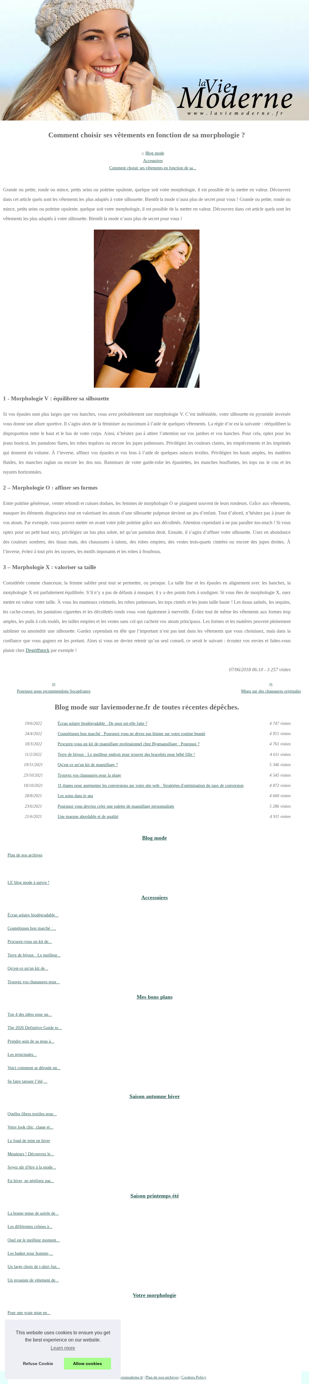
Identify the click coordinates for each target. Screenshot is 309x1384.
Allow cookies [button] (87, 1363)
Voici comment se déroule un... (34, 1067)
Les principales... (22, 1054)
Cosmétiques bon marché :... (32, 928)
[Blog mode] (154, 60)
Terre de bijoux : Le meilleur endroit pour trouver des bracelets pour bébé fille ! (126, 754)
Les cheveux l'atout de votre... (33, 1352)
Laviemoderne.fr (129, 1377)
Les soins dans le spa (75, 796)
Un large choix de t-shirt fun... (34, 1266)
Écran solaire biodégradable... (33, 915)
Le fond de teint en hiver (29, 1140)
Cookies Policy (193, 1377)
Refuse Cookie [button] (38, 1363)
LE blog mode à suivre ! (28, 882)
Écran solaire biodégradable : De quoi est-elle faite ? (102, 723)
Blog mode (154, 153)
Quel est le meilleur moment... (34, 1240)
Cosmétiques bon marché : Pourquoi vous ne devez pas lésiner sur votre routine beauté (131, 733)
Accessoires (153, 160)
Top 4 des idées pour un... (30, 1014)
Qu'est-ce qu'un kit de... (28, 968)
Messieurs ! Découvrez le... (31, 1153)
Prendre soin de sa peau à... (31, 1041)
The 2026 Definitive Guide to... (35, 1027)
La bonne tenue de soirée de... (33, 1213)
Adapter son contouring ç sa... (33, 1339)
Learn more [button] (63, 1348)
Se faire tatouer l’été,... (27, 1081)
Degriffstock (37, 650)
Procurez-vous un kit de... (30, 941)
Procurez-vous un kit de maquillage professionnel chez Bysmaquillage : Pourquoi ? (128, 744)
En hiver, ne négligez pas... (31, 1180)
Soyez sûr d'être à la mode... (32, 1167)
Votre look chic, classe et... (30, 1127)
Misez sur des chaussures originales (271, 691)
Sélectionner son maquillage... (33, 1325)
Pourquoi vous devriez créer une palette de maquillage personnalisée (116, 806)
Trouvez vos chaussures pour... (34, 981)
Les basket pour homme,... (30, 1253)
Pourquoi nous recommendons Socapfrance (54, 691)
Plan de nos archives (25, 855)
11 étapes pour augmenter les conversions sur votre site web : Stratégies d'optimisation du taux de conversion (151, 785)
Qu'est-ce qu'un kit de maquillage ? (88, 764)
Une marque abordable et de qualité (88, 816)
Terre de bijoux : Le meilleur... (34, 955)
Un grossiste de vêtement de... (33, 1280)
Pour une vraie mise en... (29, 1312)
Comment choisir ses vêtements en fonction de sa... (152, 167)
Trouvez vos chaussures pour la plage (89, 775)
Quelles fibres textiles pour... (32, 1113)
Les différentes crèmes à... (30, 1226)
